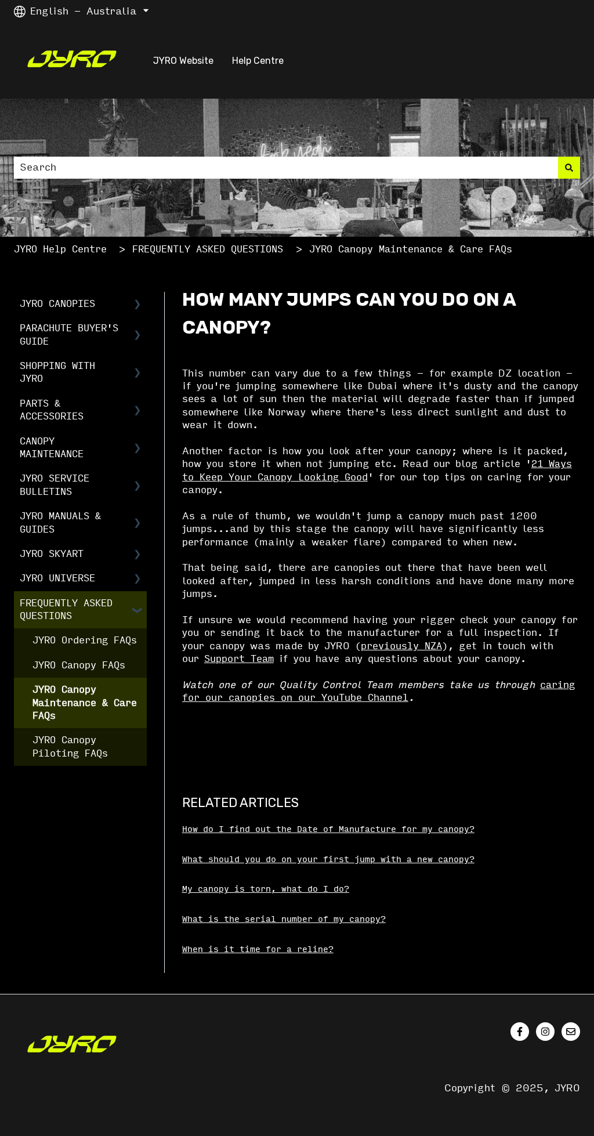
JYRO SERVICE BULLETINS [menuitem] (54, 485)
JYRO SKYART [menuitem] (52, 553)
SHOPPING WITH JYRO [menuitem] (57, 372)
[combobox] (286, 168)
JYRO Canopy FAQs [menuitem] (78, 665)
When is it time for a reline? (258, 949)
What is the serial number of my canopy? (284, 919)
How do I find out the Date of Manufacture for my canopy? (328, 829)
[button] (137, 305)
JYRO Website (183, 60)
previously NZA (401, 646)
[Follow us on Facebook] (519, 1031)
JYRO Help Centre (60, 249)
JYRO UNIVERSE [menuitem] (57, 578)
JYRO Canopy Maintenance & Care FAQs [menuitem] (84, 702)
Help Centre (258, 60)
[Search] (569, 168)
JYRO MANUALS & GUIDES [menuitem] (60, 522)
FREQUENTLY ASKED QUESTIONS (207, 249)
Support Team (239, 658)
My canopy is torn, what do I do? (265, 889)
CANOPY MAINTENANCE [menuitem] (52, 448)
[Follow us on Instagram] (545, 1031)
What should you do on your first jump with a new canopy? (328, 859)
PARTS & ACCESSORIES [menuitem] (52, 410)
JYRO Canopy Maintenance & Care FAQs (410, 249)
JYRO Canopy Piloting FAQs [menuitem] (70, 746)
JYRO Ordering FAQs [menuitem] (84, 640)
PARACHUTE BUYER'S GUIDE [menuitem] (69, 334)
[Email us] (571, 1031)
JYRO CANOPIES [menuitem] (57, 303)
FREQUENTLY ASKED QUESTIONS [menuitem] (66, 609)
